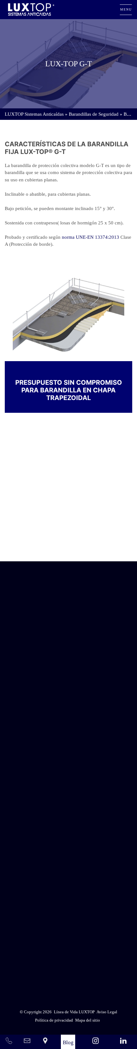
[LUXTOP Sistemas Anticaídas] (31, 9)
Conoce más (68, 543)
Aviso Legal (84, 954)
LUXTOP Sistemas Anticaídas (34, 114)
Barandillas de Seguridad (94, 114)
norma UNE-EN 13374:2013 (90, 237)
